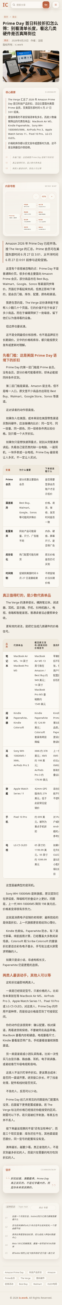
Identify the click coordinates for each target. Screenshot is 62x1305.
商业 (14, 17)
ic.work (23, 1297)
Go (45, 4)
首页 (6, 17)
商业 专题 (43, 1207)
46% (44, 196)
